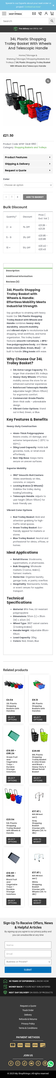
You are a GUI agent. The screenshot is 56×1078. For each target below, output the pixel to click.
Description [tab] (12, 270)
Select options (12, 718)
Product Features (16, 157)
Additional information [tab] (19, 276)
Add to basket (35, 197)
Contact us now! (32, 6)
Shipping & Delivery (17, 164)
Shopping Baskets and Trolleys (30, 147)
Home (22, 55)
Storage (21, 59)
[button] (28, 157)
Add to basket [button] (37, 840)
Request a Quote (15, 170)
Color (6, 179)
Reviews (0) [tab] (12, 281)
